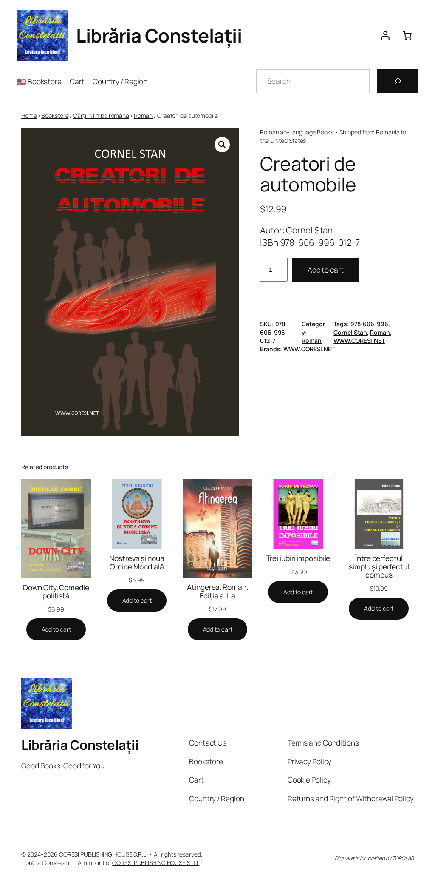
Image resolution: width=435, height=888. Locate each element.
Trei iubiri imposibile (298, 558)
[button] (222, 144)
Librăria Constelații (159, 35)
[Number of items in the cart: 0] (407, 36)
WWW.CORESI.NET (359, 340)
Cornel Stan (350, 332)
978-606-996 (369, 324)
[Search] (397, 81)
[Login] (385, 36)
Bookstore (54, 115)
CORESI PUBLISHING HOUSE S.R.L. (103, 854)
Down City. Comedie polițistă (56, 591)
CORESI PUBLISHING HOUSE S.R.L (155, 863)
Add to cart (326, 270)
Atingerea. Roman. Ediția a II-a (217, 591)
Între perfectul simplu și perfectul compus (379, 566)
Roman (143, 115)
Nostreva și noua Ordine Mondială (136, 562)
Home (29, 115)
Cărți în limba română (101, 115)
